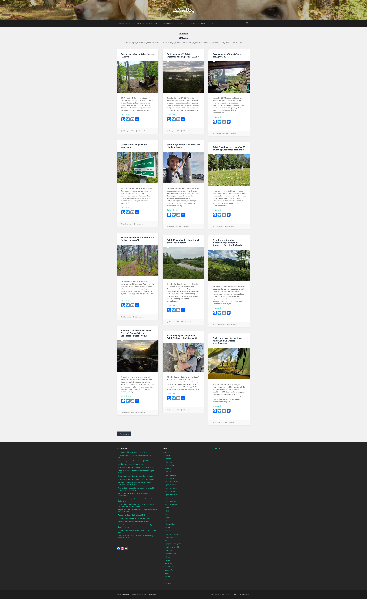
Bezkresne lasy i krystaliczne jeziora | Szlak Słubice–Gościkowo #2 (228, 341)
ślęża (168, 557)
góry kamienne (171, 488)
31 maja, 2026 (219, 422)
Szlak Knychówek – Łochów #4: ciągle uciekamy (183, 146)
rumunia (169, 550)
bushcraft (136, 23)
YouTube (214, 23)
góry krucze (170, 491)
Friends (193, 23)
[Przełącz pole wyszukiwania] (247, 23)
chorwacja (170, 465)
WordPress (153, 594)
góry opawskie (171, 495)
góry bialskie (170, 478)
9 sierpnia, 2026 (174, 131)
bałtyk (168, 455)
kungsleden (170, 524)
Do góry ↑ (246, 594)
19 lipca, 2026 (173, 226)
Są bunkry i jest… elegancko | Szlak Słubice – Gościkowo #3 (182, 336)
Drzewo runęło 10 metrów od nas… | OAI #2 (227, 55)
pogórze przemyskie (173, 544)
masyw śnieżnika (172, 534)
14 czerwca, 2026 (128, 412)
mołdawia (169, 537)
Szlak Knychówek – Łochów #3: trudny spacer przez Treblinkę (229, 148)
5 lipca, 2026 (127, 317)
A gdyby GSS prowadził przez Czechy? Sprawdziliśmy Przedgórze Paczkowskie (136, 333)
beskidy (169, 459)
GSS (167, 511)
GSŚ (167, 514)
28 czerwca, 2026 (174, 322)
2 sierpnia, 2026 (220, 133)
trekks (122, 23)
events (181, 23)
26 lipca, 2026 (127, 224)
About (203, 23)
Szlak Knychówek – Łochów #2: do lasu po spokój (137, 239)
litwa (168, 527)
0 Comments (141, 131)
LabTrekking (183, 10)
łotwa (168, 531)
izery (168, 518)
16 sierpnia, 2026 (128, 131)
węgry (168, 560)
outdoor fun (168, 23)
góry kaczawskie (172, 485)
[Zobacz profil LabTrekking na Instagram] (216, 448)
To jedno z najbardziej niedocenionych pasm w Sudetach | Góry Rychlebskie (227, 243)
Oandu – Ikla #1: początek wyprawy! (134, 146)
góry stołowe (171, 501)
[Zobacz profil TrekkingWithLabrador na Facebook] (212, 448)
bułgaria (169, 462)
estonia (169, 472)
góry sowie (170, 498)
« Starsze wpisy (124, 434)
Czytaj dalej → (126, 114)
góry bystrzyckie (172, 481)
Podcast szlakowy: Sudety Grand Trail (131, 515)
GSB (167, 508)
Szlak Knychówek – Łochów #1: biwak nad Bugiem (183, 241)
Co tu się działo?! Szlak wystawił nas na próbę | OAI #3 (183, 55)
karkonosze (170, 521)
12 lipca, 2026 (219, 226)
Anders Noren (236, 594)
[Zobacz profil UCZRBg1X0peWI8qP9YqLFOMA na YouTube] (219, 448)
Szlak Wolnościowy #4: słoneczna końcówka (134, 518)
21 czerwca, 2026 (220, 324)
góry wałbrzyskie (172, 504)
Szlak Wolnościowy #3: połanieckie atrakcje (133, 522)
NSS (167, 540)
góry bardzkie (171, 475)
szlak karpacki (171, 554)
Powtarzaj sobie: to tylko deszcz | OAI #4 (137, 55)
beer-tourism (151, 23)
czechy (168, 468)
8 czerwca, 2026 (174, 410)
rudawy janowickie (172, 547)
